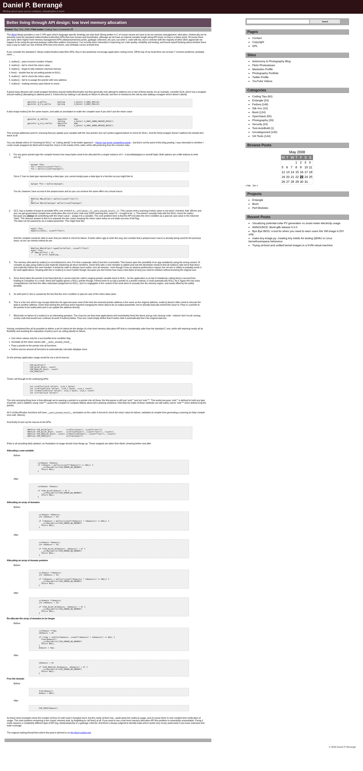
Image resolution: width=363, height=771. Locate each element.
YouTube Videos (262, 81)
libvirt (14, 34)
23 (301, 177)
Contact (257, 38)
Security (257, 124)
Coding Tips (51, 29)
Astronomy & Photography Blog (271, 61)
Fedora (256, 104)
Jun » (255, 185)
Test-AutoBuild (261, 128)
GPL (255, 45)
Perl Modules (260, 207)
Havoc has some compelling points (113, 142)
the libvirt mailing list (80, 732)
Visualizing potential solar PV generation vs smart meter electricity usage (296, 223)
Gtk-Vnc (257, 108)
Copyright (258, 42)
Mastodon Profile (262, 69)
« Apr (248, 185)
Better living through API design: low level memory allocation (67, 22)
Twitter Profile (260, 77)
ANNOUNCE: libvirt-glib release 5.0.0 (274, 227)
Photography (260, 120)
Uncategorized (261, 132)
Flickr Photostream (263, 65)
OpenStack (259, 116)
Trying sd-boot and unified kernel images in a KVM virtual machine (292, 245)
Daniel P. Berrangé (33, 5)
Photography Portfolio (265, 73)
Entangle (257, 100)
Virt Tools (257, 136)
